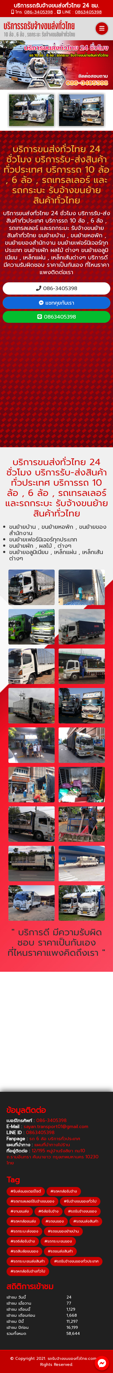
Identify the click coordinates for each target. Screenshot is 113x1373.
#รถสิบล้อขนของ (24, 1251)
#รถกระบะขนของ (58, 1241)
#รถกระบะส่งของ (24, 1231)
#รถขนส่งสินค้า (85, 1221)
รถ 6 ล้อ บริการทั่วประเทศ (54, 1138)
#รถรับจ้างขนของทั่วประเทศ (76, 1261)
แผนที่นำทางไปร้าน (52, 1144)
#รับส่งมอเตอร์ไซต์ (26, 1191)
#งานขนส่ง (20, 1211)
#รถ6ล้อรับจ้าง (23, 1241)
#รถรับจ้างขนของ (82, 1211)
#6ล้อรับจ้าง (48, 1211)
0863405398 (88, 12)
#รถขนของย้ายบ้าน (63, 1231)
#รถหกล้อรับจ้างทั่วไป (28, 1271)
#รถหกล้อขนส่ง (23, 1221)
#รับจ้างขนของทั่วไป (80, 1201)
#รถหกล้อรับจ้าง (63, 1191)
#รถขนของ (54, 1221)
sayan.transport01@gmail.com (56, 1126)
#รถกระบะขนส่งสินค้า (28, 1261)
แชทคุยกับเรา (59, 303)
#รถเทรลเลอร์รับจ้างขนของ (32, 1201)
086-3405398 (38, 12)
